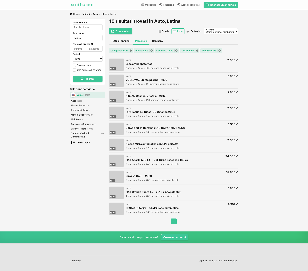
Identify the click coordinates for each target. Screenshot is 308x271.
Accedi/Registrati (190, 4)
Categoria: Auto (119, 50)
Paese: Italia (141, 50)
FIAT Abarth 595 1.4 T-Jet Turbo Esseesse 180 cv (157, 160)
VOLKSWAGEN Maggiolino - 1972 (146, 79)
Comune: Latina (164, 50)
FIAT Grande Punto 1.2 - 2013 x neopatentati (153, 192)
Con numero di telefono (89, 70)
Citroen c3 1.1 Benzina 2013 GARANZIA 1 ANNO (155, 127)
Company (157, 40)
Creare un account (174, 237)
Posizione (168, 4)
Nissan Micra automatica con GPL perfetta (152, 144)
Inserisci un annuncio (222, 4)
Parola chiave (80, 22)
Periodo (77, 54)
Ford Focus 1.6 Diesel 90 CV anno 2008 (150, 111)
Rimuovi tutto (209, 50)
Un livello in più (81, 142)
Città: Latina (187, 50)
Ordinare (210, 30)
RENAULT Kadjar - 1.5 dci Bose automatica (152, 208)
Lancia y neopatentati (139, 63)
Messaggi (150, 4)
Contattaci (75, 260)
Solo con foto (84, 65)
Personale (141, 40)
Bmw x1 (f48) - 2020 (139, 176)
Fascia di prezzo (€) (83, 44)
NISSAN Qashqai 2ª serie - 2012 (146, 95)
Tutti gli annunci (120, 40)
